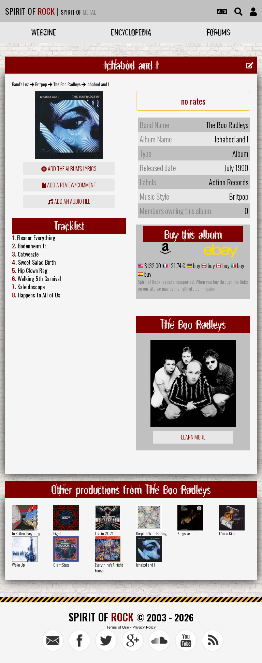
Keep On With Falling (151, 533)
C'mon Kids (227, 533)
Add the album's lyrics (72, 169)
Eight (57, 533)
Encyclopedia (131, 32)
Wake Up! (19, 565)
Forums (218, 32)
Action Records (228, 181)
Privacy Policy (144, 627)
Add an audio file (71, 201)
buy (196, 266)
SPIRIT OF (30, 11)
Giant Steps (61, 565)
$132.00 (152, 266)
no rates (193, 101)
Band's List (20, 84)
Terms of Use (117, 627)
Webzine (43, 32)
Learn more (193, 437)
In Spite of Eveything (26, 533)
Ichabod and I (145, 565)
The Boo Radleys (67, 84)
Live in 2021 (104, 533)
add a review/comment (71, 185)
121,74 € (176, 266)
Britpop (41, 84)
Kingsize (183, 533)
